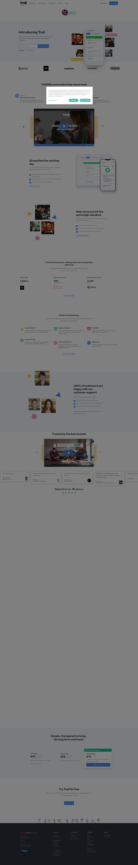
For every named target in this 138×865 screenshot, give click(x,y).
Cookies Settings (52, 100)
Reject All (73, 100)
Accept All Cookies (85, 100)
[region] (69, 96)
